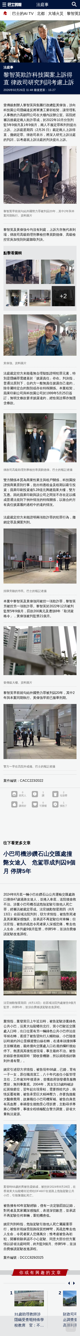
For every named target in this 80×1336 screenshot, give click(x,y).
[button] (68, 1283)
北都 (41, 13)
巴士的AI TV (23, 13)
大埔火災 (56, 13)
